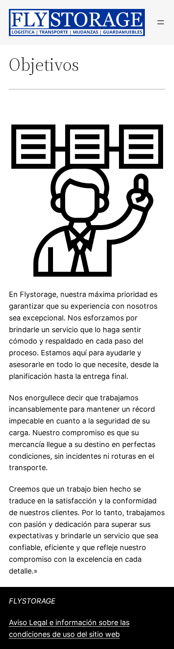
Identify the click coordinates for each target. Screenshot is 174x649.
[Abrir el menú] (161, 22)
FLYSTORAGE (32, 601)
